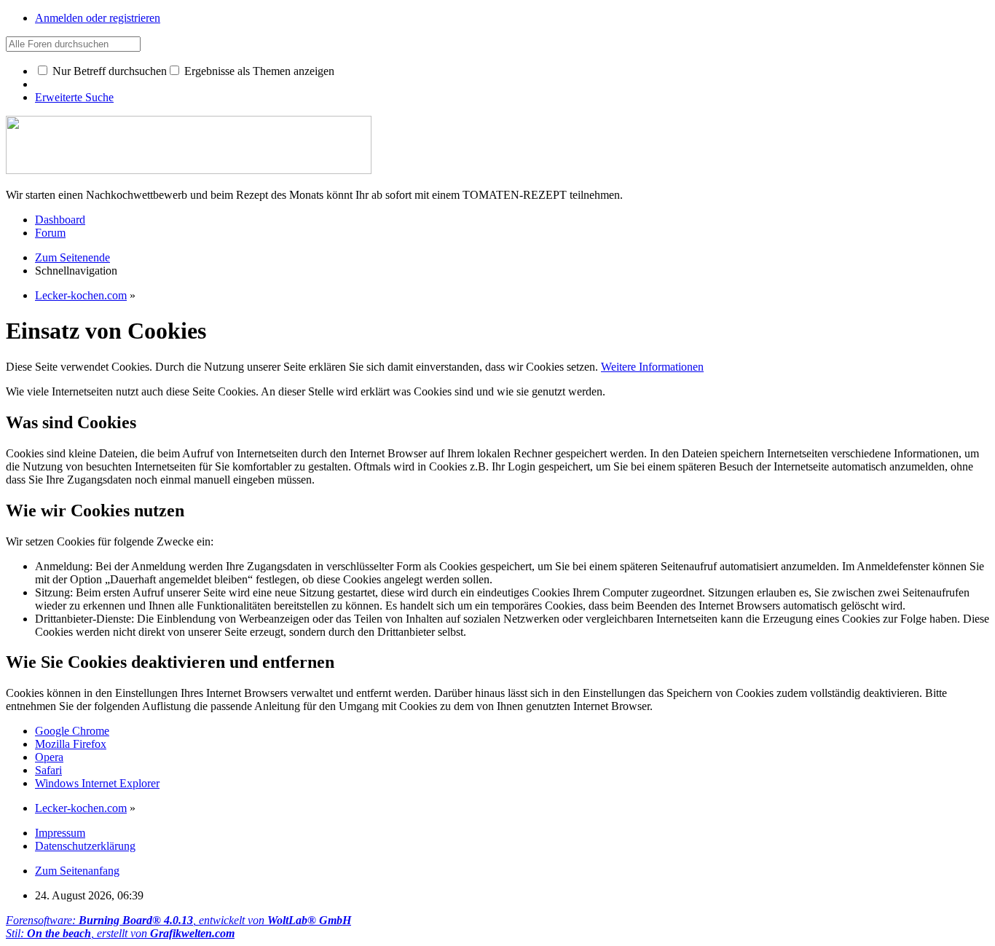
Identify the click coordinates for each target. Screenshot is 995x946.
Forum (50, 232)
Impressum (60, 833)
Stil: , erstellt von (120, 933)
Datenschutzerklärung (85, 846)
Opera (49, 757)
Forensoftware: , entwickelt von (178, 920)
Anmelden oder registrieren (97, 18)
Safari (48, 770)
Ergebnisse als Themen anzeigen (257, 71)
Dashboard (60, 219)
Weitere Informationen (652, 366)
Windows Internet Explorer (97, 783)
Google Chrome (72, 731)
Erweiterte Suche (74, 97)
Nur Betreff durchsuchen (108, 71)
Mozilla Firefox (70, 744)
